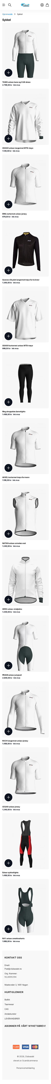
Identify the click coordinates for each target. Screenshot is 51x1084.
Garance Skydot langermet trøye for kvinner (20, 280)
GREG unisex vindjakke (12, 609)
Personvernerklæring (25, 1068)
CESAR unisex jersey (11, 807)
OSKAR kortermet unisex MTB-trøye (17, 345)
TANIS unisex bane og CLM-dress (16, 82)
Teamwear (9, 1004)
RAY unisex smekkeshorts (13, 938)
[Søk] (9, 5)
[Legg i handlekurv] (8, 73)
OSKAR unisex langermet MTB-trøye (17, 148)
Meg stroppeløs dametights (13, 411)
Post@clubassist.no (13, 969)
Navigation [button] (3, 5)
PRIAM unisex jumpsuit (12, 675)
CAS (6, 1009)
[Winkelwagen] (47, 5)
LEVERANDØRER (12, 1018)
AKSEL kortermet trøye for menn (15, 477)
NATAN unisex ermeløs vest (14, 543)
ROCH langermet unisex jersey (15, 741)
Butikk (7, 999)
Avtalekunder (10, 1014)
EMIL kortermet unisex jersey (14, 214)
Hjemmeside (7, 14)
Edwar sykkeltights (10, 872)
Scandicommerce (30, 1060)
